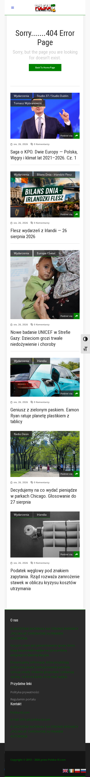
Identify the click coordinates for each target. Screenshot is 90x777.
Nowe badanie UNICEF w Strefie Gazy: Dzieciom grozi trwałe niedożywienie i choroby (40, 338)
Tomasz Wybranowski (28, 103)
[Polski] (78, 770)
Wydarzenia (21, 96)
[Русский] (84, 770)
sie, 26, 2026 (21, 144)
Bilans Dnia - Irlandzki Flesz (54, 174)
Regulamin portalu (23, 699)
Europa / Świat (46, 253)
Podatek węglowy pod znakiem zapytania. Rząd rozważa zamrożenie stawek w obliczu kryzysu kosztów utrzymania (45, 579)
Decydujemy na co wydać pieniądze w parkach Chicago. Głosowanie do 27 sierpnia (43, 496)
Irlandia (42, 361)
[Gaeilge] (72, 770)
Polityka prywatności (24, 692)
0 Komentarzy (41, 144)
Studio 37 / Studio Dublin (52, 96)
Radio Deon (21, 434)
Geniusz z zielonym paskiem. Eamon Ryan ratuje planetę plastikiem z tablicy (44, 416)
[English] (66, 770)
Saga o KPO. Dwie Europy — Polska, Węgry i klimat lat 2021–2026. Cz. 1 (44, 155)
